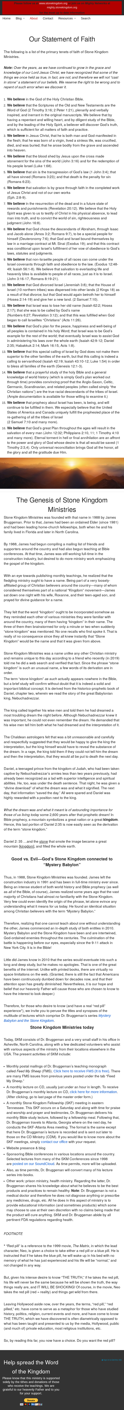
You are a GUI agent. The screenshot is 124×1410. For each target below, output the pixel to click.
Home (7, 18)
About (34, 18)
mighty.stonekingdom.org (62, 7)
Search (85, 18)
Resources (65, 18)
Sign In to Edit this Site (112, 1360)
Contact (48, 18)
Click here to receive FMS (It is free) (81, 1071)
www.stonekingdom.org (53, 3)
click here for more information (93, 1092)
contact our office (54, 1142)
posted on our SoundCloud (33, 1164)
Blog (19, 18)
